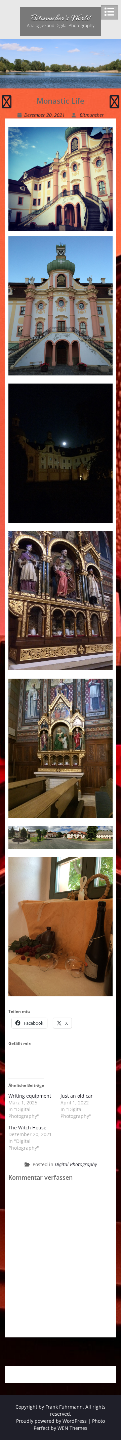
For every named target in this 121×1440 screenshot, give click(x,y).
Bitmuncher (92, 115)
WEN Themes (72, 1428)
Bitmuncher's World (60, 17)
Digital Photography (76, 1164)
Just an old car (77, 1096)
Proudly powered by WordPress (51, 1421)
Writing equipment (29, 1096)
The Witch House (27, 1127)
